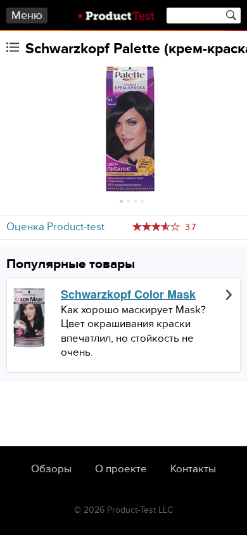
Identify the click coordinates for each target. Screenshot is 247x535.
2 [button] (128, 201)
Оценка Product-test (55, 227)
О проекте (121, 469)
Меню (26, 15)
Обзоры (51, 469)
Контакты (193, 469)
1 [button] (121, 201)
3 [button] (135, 201)
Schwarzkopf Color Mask (128, 295)
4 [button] (142, 201)
